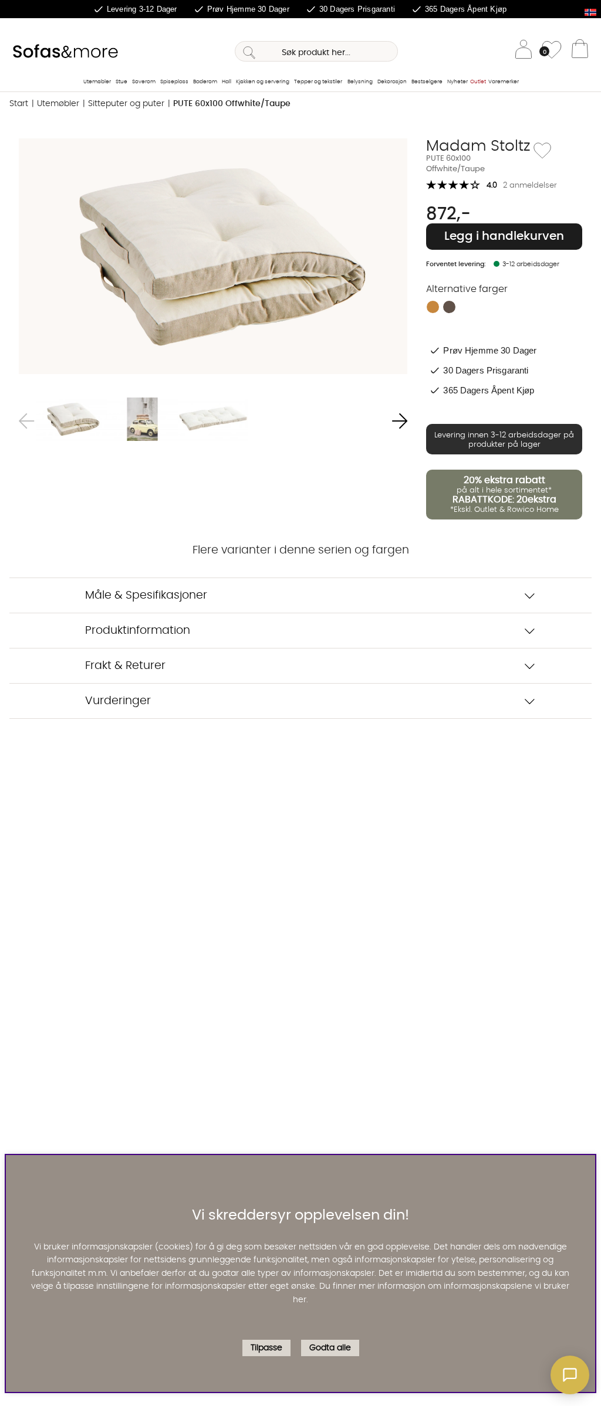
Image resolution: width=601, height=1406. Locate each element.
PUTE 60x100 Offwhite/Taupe (232, 104)
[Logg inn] (523, 51)
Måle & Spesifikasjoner (146, 595)
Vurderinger (118, 701)
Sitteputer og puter (126, 104)
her (299, 1300)
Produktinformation (137, 630)
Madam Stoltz (478, 146)
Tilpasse (266, 1348)
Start (18, 104)
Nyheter (457, 81)
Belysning (360, 81)
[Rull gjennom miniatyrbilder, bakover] (26, 421)
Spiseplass (174, 81)
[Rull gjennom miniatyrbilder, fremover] (400, 421)
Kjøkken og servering (262, 81)
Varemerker (503, 81)
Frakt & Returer (125, 665)
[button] (570, 1375)
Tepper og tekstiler (318, 81)
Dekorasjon (392, 81)
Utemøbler (97, 81)
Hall (226, 81)
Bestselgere (427, 81)
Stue (121, 81)
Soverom (144, 81)
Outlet (478, 81)
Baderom (205, 81)
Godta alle (330, 1348)
